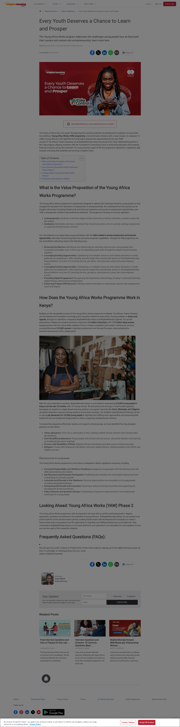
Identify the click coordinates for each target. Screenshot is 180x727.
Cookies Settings (128, 722)
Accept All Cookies (146, 722)
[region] (90, 722)
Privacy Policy (35, 724)
